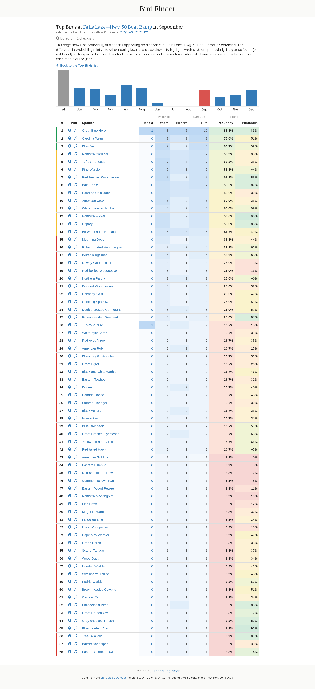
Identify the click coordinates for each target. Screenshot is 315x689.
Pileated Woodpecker (97, 286)
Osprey (87, 224)
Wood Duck (90, 558)
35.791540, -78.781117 (134, 32)
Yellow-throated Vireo (97, 442)
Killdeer (87, 387)
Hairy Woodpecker (95, 527)
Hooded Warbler (94, 566)
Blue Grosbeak (93, 426)
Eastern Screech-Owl (97, 652)
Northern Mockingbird (97, 496)
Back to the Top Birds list (78, 65)
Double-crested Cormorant (101, 309)
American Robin (93, 348)
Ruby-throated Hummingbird (102, 247)
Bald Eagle (90, 185)
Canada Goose (93, 395)
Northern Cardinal (95, 154)
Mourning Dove (93, 239)
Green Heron (91, 543)
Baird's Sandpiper (95, 644)
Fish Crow (89, 504)
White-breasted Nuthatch (100, 208)
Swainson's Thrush (96, 574)
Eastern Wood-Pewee (98, 488)
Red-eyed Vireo (93, 340)
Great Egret (90, 364)
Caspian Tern (91, 597)
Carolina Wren (92, 138)
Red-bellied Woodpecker (100, 270)
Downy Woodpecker (96, 263)
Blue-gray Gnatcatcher (98, 356)
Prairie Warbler (93, 582)
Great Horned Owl (95, 613)
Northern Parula (93, 278)
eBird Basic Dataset (113, 677)
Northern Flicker (93, 216)
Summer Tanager (94, 403)
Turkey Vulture (92, 325)
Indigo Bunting (92, 519)
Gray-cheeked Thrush (98, 621)
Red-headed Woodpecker (100, 177)
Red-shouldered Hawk (98, 473)
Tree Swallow (92, 636)
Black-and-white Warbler (100, 372)
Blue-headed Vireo (95, 628)
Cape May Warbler (95, 535)
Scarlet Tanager (93, 550)
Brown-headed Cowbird (99, 589)
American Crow (93, 201)
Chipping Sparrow (95, 302)
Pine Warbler (91, 169)
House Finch (91, 418)
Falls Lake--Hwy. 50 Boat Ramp (117, 27)
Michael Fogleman (166, 671)
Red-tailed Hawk (94, 449)
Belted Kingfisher (94, 255)
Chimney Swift (92, 294)
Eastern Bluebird (94, 465)
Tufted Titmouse (93, 162)
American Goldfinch (96, 457)
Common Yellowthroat (98, 480)
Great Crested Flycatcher (100, 434)
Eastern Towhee (94, 379)
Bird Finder (157, 9)
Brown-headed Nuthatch (99, 232)
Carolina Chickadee (96, 193)
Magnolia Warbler (95, 512)
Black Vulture (91, 411)
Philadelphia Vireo (95, 605)
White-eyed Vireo (94, 333)
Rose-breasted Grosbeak (100, 317)
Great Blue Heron (95, 130)
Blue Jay (88, 146)
